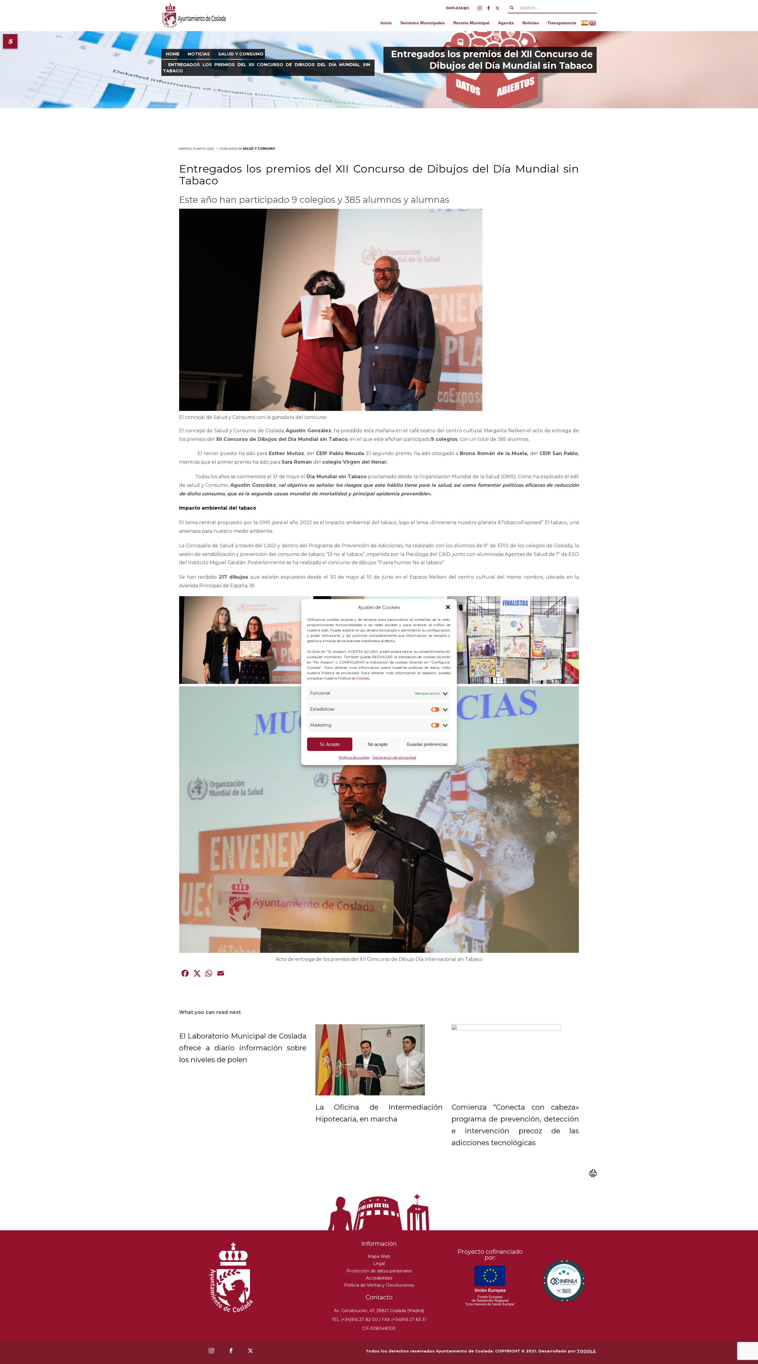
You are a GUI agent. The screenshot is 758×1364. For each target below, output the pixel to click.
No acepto (378, 744)
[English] (593, 22)
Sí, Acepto (330, 744)
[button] (448, 607)
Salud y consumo (259, 149)
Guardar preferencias (427, 744)
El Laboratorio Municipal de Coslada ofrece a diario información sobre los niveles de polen (242, 1048)
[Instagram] (479, 8)
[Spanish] (585, 22)
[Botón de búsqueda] (512, 8)
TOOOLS (586, 1351)
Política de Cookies (353, 678)
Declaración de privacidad (394, 757)
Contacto (379, 1297)
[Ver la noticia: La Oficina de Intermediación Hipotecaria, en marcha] (370, 1059)
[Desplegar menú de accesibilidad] (10, 41)
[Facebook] (488, 8)
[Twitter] (497, 8)
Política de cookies (354, 757)
